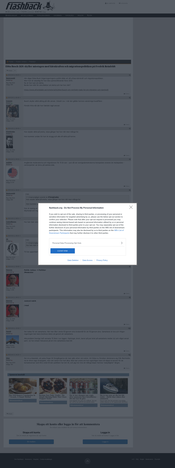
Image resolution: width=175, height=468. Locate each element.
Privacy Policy (102, 260)
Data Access (87, 260)
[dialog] (87, 234)
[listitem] (87, 243)
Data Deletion (73, 260)
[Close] (131, 208)
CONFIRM (63, 251)
